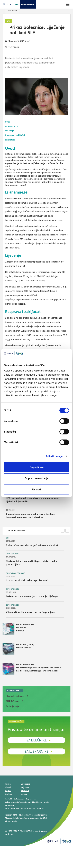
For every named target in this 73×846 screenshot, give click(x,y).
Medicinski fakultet (13, 818)
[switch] (64, 421)
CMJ (15, 815)
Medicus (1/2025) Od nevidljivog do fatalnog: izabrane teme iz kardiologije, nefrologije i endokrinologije (38, 667)
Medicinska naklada (32, 818)
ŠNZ (45, 818)
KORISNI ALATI (14, 690)
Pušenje (10, 706)
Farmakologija (13, 554)
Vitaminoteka (11, 821)
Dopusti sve (37, 467)
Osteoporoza (12, 589)
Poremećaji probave (15, 573)
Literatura (10, 139)
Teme (8, 784)
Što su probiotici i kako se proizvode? (27, 580)
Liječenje (9, 130)
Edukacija (25, 784)
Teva (7, 808)
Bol (8, 21)
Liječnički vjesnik (39, 815)
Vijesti (8, 790)
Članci (8, 787)
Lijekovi (8, 794)
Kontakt (8, 799)
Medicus (25, 790)
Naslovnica (12, 10)
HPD (19, 815)
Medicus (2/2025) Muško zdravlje (25, 646)
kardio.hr (26, 815)
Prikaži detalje (54, 456)
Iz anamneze (11, 126)
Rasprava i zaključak (15, 135)
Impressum (31, 799)
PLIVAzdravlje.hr (28, 808)
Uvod (7, 121)
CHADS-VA (12, 701)
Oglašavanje (19, 799)
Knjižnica (25, 787)
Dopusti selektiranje (36, 478)
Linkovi (24, 794)
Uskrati (36, 489)
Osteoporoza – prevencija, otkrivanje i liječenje (32, 596)
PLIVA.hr (40, 808)
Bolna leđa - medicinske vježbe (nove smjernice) (32, 545)
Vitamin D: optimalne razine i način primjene (30, 612)
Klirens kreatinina (15, 696)
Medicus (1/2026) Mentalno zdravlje (25, 627)
